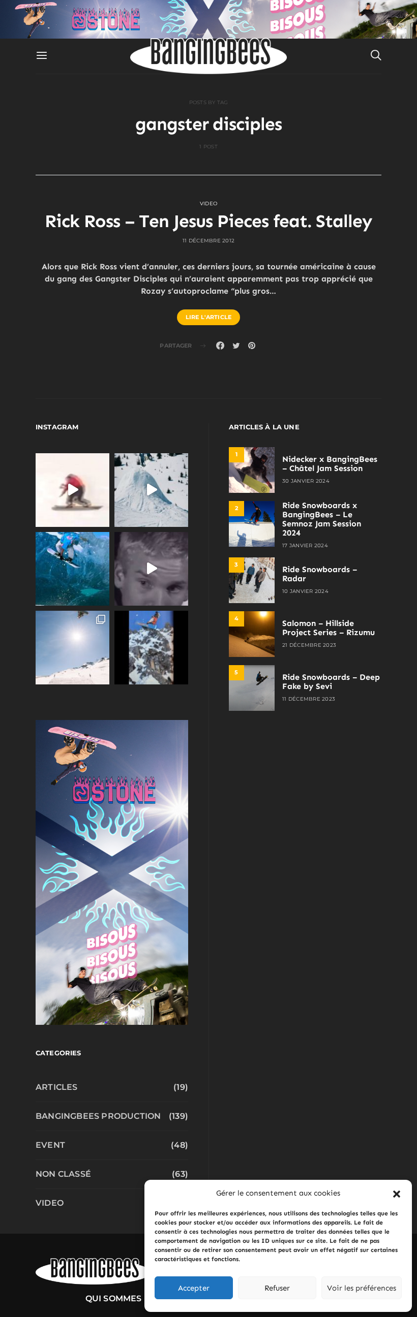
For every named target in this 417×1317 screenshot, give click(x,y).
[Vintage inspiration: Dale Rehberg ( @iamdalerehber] (151, 569)
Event (50, 1145)
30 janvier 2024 (306, 481)
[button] (397, 1193)
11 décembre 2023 (308, 699)
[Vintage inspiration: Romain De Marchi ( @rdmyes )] (72, 490)
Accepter (194, 1288)
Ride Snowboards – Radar (319, 574)
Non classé (63, 1174)
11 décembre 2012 (208, 240)
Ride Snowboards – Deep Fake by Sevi (331, 681)
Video (208, 203)
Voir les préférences (361, 1288)
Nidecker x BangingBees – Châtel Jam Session (329, 463)
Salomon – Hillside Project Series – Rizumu (328, 627)
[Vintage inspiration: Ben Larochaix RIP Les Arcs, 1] (151, 647)
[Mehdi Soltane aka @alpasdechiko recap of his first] (151, 490)
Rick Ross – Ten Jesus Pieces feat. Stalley (208, 221)
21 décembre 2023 (309, 645)
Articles (57, 1087)
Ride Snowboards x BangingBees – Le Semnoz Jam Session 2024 (321, 519)
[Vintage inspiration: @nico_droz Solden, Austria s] (72, 569)
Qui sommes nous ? (130, 1298)
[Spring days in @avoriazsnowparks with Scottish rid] (72, 647)
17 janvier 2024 (305, 545)
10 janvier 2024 (305, 591)
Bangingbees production (98, 1116)
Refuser (277, 1288)
